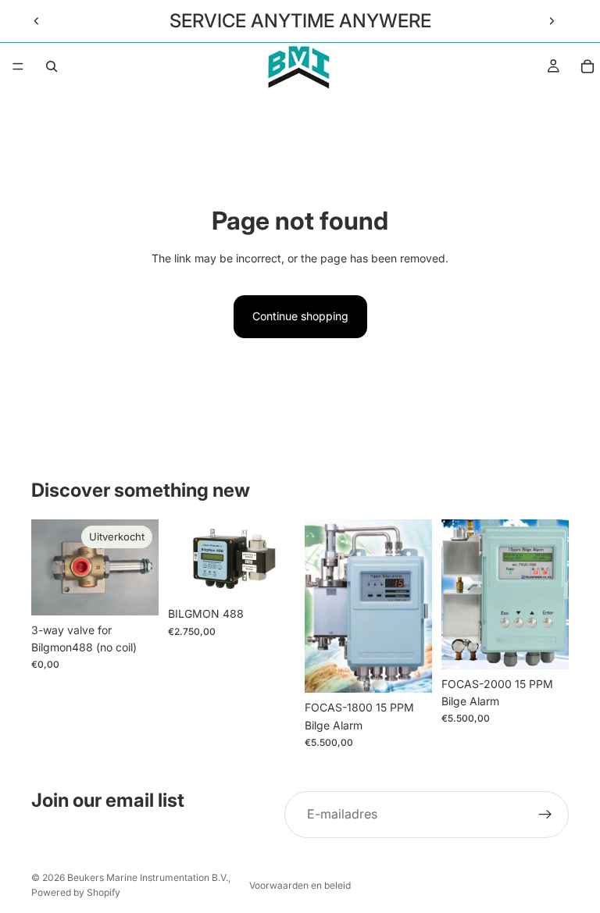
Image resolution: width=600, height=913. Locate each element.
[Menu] (18, 66)
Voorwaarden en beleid (300, 885)
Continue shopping (300, 316)
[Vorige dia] (37, 21)
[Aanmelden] (545, 814)
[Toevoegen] (271, 575)
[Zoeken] (51, 66)
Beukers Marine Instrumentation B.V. (147, 877)
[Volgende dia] (551, 21)
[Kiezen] (408, 668)
